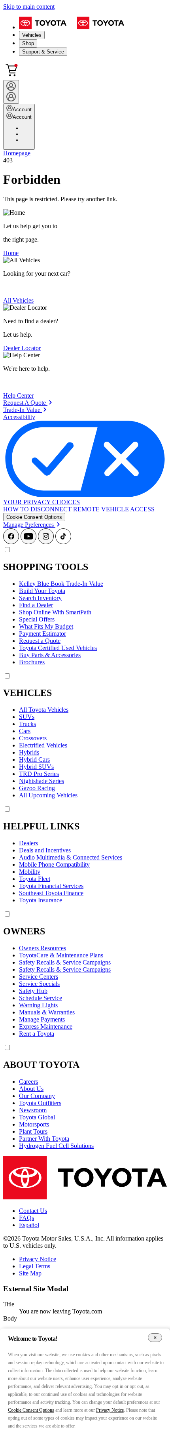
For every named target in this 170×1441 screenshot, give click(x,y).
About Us (31, 1088)
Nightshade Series (41, 781)
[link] (27, 402)
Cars (24, 731)
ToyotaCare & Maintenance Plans (61, 955)
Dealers (28, 843)
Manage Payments (42, 1019)
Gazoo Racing (37, 788)
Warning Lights (38, 1005)
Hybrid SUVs (36, 766)
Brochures (32, 662)
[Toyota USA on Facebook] (11, 542)
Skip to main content (29, 6)
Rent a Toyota (36, 1033)
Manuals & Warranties (47, 1012)
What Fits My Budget (46, 626)
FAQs (26, 1217)
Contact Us (33, 1210)
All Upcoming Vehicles (48, 795)
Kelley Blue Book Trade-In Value (61, 583)
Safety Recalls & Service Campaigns (65, 962)
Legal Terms (34, 1266)
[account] (11, 92)
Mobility (29, 871)
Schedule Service (40, 998)
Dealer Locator (22, 348)
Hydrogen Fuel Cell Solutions (56, 1145)
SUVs (26, 716)
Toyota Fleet (34, 878)
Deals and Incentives (45, 850)
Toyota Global (37, 1117)
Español (29, 1225)
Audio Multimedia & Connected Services (70, 857)
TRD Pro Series (39, 773)
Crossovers (33, 738)
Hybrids (29, 752)
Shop (28, 43)
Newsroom (33, 1110)
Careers (28, 1081)
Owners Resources (42, 948)
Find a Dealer (36, 605)
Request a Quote (39, 640)
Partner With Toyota (44, 1138)
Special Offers (37, 619)
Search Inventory (40, 598)
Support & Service (43, 52)
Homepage (16, 153)
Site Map (30, 1273)
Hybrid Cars (34, 759)
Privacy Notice (37, 1259)
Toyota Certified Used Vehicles (58, 647)
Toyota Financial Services (51, 886)
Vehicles (32, 35)
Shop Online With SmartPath (55, 612)
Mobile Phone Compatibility (54, 864)
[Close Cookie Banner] (155, 1337)
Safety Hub (33, 990)
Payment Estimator (42, 633)
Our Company (37, 1095)
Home (11, 253)
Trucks (27, 723)
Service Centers (38, 976)
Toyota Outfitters (40, 1103)
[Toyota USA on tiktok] (63, 542)
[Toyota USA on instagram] (46, 542)
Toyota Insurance (40, 900)
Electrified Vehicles (43, 745)
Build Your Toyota (42, 590)
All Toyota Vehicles (43, 709)
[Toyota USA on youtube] (28, 542)
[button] (34, 517)
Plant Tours (33, 1131)
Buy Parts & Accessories (50, 655)
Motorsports (34, 1124)
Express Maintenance (45, 1026)
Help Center (18, 395)
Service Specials (39, 983)
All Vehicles (18, 300)
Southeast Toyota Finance (51, 893)
